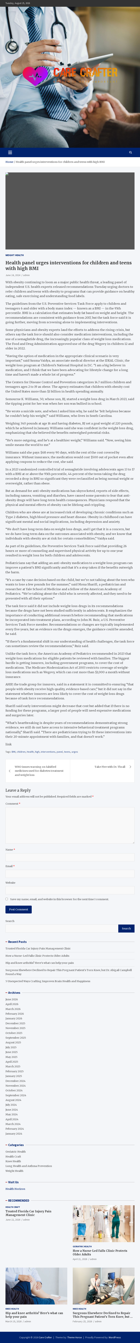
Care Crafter (45, 1337)
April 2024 (11, 1119)
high (37, 751)
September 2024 (15, 1095)
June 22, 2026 (12, 1219)
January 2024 (13, 1133)
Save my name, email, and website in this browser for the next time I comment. (59, 899)
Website (10, 882)
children (21, 751)
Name (10, 849)
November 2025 (15, 1028)
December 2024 (15, 1081)
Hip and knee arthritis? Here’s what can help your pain (39, 963)
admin (26, 275)
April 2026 (11, 1004)
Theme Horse (74, 1337)
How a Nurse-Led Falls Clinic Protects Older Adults (37, 955)
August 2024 (13, 1100)
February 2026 (14, 1013)
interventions (48, 751)
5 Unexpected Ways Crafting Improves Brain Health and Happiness (47, 981)
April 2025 (11, 1061)
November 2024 (15, 1085)
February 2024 (14, 1128)
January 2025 (13, 1076)
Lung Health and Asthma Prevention (28, 1166)
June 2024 (11, 1109)
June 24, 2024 (12, 275)
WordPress (115, 1337)
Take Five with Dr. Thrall (110, 766)
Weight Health (14, 255)
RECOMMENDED (18, 1201)
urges (75, 751)
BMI (13, 751)
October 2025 (13, 1033)
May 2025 (11, 1057)
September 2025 (15, 1037)
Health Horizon (15, 1189)
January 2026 (13, 1018)
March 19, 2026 (13, 1321)
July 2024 (11, 1104)
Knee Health (13, 1161)
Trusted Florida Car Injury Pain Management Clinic (38, 948)
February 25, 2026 (82, 1321)
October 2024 (14, 1090)
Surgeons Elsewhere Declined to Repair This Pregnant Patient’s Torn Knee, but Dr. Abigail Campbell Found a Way (103, 1316)
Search (9, 921)
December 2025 (15, 1023)
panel (60, 751)
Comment (12, 803)
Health (30, 751)
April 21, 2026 (80, 1259)
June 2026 (11, 999)
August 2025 (13, 1042)
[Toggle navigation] (10, 152)
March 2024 (13, 1124)
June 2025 (11, 1052)
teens (67, 751)
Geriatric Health (15, 1151)
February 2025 (14, 1071)
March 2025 (12, 1066)
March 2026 (13, 1009)
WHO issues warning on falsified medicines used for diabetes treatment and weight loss (39, 771)
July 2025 (11, 1047)
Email (10, 866)
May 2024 (11, 1114)
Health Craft (13, 1156)
